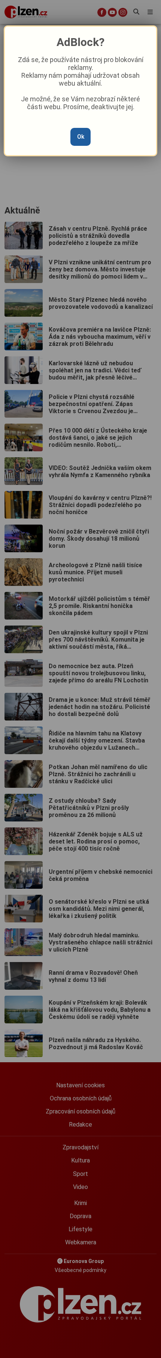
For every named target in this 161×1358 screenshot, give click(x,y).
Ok (80, 136)
